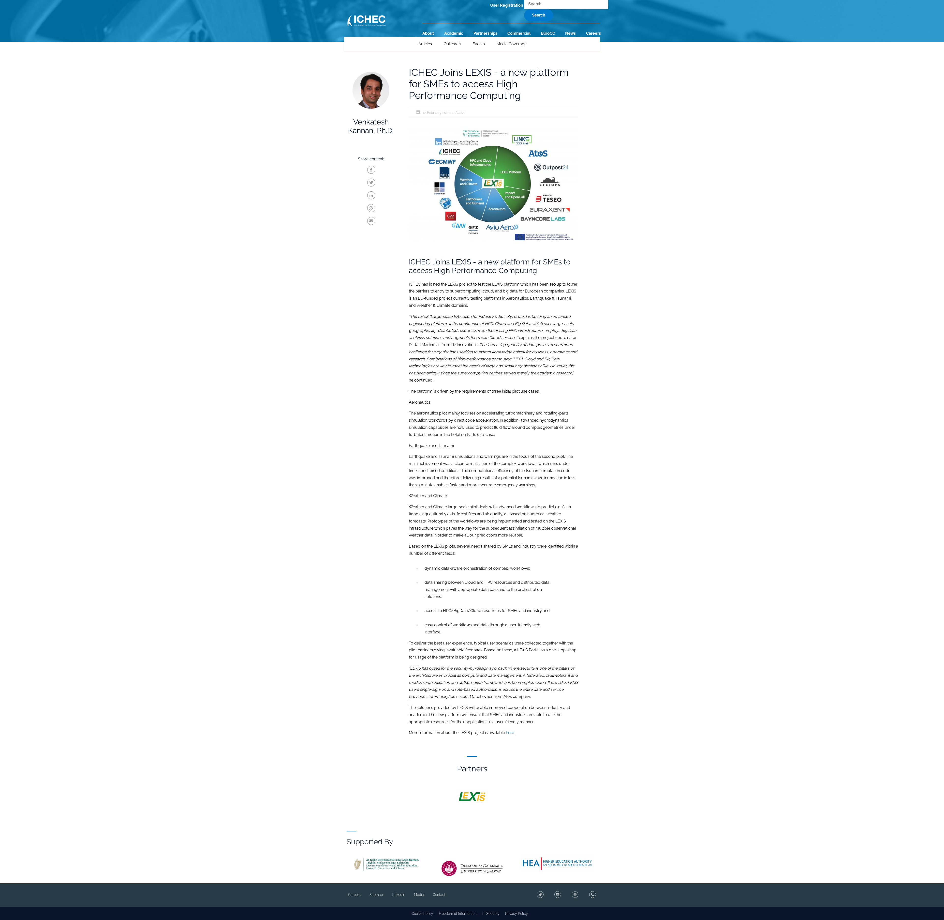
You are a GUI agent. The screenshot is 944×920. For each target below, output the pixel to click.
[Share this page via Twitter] (371, 182)
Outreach (452, 44)
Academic (453, 33)
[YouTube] (574, 895)
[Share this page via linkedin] (371, 195)
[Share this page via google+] (371, 208)
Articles (425, 44)
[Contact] (556, 895)
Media (419, 895)
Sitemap (376, 895)
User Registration (506, 5)
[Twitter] (539, 895)
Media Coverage (512, 44)
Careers (593, 33)
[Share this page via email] (371, 221)
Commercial (519, 33)
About (428, 33)
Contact (439, 895)
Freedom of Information (457, 913)
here (511, 732)
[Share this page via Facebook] (371, 170)
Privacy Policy (516, 913)
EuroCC (548, 33)
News (570, 33)
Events (478, 44)
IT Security (491, 913)
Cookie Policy (422, 913)
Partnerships (485, 33)
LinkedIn (398, 895)
